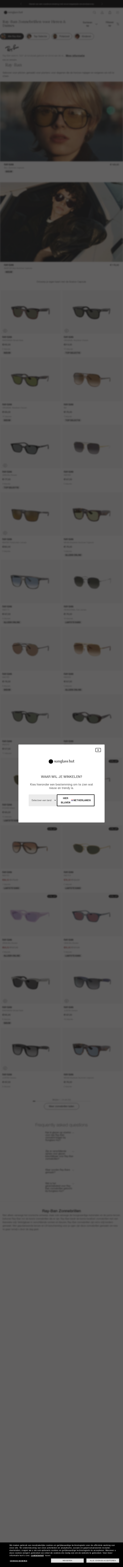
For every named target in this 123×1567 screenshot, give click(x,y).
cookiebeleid (37, 1555)
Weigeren (67, 1560)
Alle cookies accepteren (103, 1560)
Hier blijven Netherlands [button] (76, 800)
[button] (98, 750)
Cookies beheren (18, 1561)
